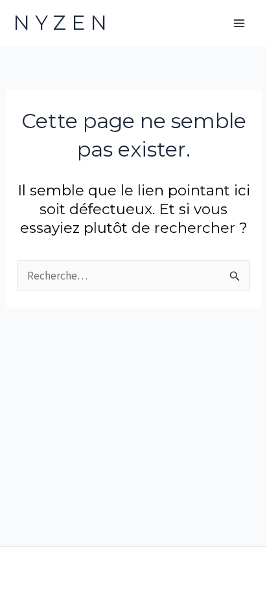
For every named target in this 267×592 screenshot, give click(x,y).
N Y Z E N (60, 22)
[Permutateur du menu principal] (240, 23)
